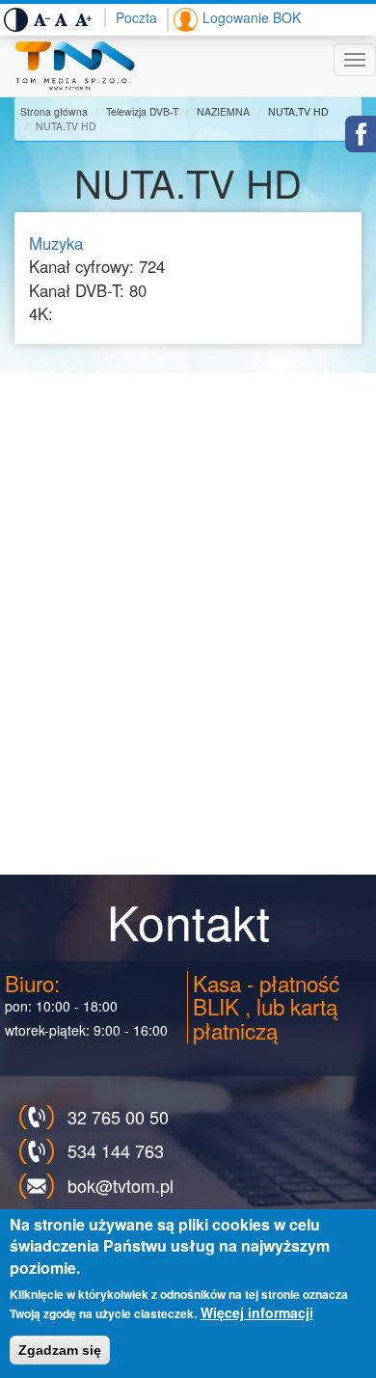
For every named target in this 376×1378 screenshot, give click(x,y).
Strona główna (54, 111)
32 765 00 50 (118, 1116)
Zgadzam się (59, 1350)
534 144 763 (115, 1150)
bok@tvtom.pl (120, 1185)
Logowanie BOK (251, 17)
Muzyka (56, 243)
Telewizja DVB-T (142, 111)
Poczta (136, 17)
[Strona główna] (74, 66)
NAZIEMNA (223, 111)
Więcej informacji (257, 1312)
